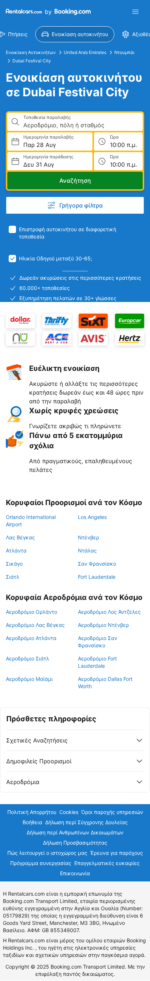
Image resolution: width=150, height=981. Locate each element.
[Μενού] (135, 11)
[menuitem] (74, 34)
